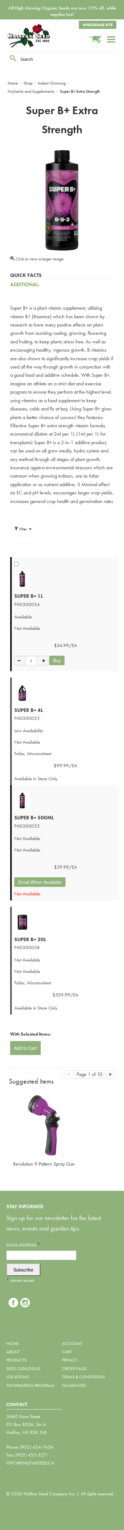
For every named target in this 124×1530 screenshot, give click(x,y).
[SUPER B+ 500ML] (65, 801)
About (13, 1351)
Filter (23, 529)
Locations (17, 1377)
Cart (67, 1351)
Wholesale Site (98, 24)
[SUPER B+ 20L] (65, 922)
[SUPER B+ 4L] (65, 693)
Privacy (69, 1360)
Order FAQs (74, 1368)
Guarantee (74, 1385)
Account (72, 1343)
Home (12, 1343)
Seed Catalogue (23, 1368)
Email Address (23, 1244)
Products (16, 1360)
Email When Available (40, 882)
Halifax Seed (38, 36)
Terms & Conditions (83, 1377)
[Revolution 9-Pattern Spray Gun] (44, 1124)
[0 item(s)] (98, 36)
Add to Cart (25, 1048)
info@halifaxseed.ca (30, 1463)
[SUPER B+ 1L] (65, 579)
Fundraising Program (30, 1385)
